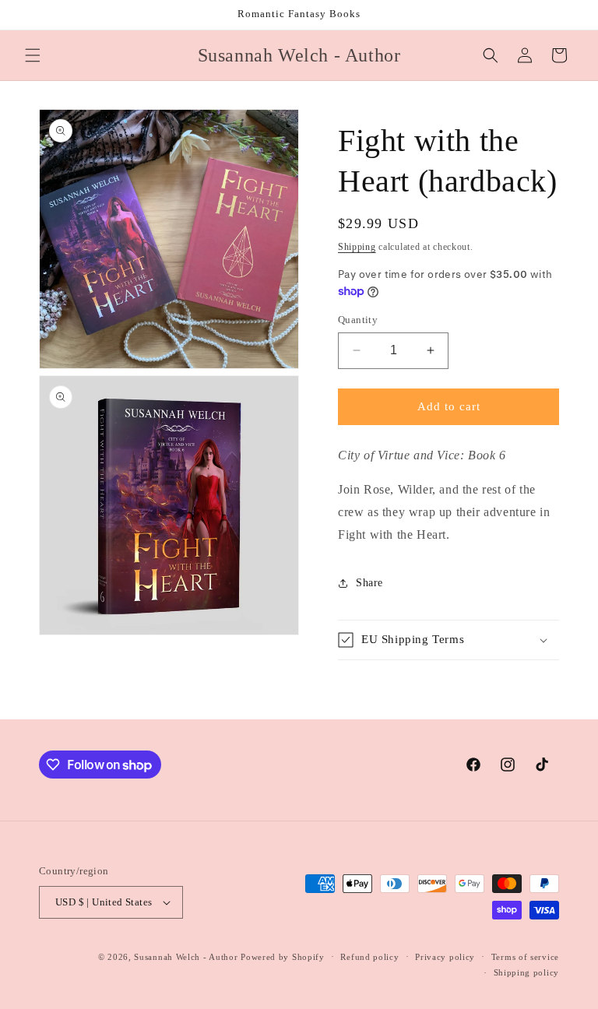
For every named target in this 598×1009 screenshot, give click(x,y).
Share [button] (369, 583)
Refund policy (369, 957)
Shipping (357, 246)
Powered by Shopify (283, 957)
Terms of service (525, 957)
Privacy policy (445, 957)
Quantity (358, 319)
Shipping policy (527, 972)
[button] (33, 55)
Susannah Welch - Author (185, 957)
